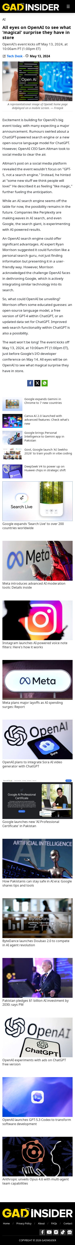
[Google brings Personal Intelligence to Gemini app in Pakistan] (12, 443)
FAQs (54, 1223)
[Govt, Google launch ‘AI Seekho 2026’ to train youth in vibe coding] (12, 460)
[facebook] (30, 383)
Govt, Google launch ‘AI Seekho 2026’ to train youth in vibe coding (48, 451)
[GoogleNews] (70, 1232)
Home (6, 1223)
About (41, 1223)
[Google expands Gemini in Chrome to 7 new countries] (12, 410)
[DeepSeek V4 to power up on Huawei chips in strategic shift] (12, 477)
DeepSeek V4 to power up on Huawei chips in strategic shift (45, 468)
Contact (68, 1223)
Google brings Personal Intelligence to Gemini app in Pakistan (44, 436)
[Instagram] (56, 1232)
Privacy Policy (23, 1223)
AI (3, 19)
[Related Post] (37, 520)
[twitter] (37, 383)
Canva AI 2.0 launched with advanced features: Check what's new (46, 419)
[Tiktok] (63, 1232)
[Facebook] (42, 1232)
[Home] (30, 6)
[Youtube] (49, 1232)
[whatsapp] (45, 383)
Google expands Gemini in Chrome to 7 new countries (43, 401)
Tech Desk (15, 56)
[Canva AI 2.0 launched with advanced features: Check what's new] (12, 426)
